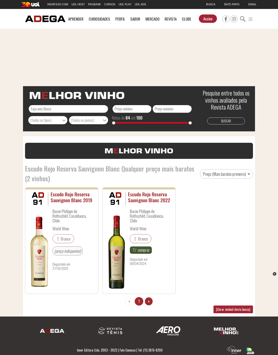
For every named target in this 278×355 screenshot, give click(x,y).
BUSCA (210, 4)
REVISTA (171, 19)
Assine (207, 19)
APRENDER (75, 19)
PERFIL (120, 19)
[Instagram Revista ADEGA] (234, 18)
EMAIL (252, 4)
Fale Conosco (128, 350)
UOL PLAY (125, 4)
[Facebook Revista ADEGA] (226, 18)
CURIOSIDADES (99, 19)
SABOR (135, 19)
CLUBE (186, 19)
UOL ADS (140, 4)
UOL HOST (78, 4)
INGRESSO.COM (57, 4)
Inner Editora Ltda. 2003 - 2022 (97, 350)
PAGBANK (94, 4)
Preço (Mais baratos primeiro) (225, 174)
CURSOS (109, 4)
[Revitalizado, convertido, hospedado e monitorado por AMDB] (250, 350)
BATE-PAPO (231, 4)
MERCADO (153, 19)
